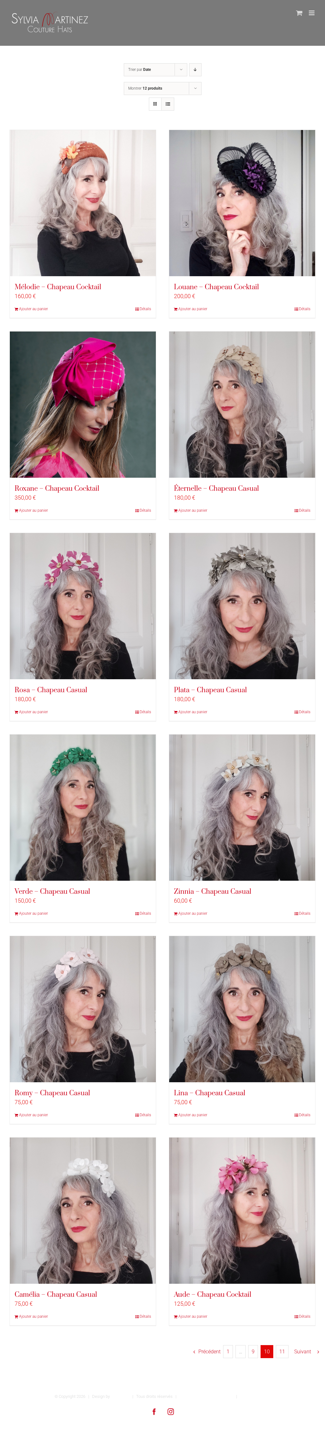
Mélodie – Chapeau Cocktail (58, 287)
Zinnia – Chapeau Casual (212, 891)
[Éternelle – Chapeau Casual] (242, 405)
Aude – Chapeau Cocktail (212, 1294)
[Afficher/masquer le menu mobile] (312, 13)
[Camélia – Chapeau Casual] (83, 1211)
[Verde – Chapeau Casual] (83, 808)
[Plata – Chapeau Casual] (242, 606)
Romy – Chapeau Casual (52, 1093)
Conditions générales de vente (206, 1396)
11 (282, 1352)
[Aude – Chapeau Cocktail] (242, 1211)
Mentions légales (255, 1396)
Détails (145, 309)
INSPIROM (120, 1396)
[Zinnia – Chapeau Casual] (242, 808)
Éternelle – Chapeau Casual (216, 488)
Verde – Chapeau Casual (52, 891)
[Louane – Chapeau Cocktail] (242, 203)
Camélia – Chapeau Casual (56, 1294)
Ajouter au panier (33, 309)
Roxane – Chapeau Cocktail (57, 488)
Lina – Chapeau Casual (209, 1093)
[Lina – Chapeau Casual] (242, 1009)
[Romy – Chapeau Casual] (83, 1009)
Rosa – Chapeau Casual (51, 690)
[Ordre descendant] (195, 69)
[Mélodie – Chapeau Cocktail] (83, 203)
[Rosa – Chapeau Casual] (83, 606)
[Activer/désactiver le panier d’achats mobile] (299, 13)
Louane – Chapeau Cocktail (216, 287)
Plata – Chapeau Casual (210, 690)
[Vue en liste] (168, 104)
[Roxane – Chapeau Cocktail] (83, 405)
